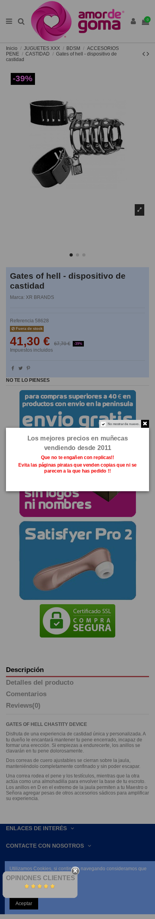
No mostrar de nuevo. (124, 423)
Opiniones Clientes (40, 878)
